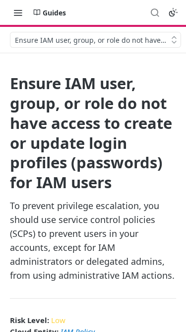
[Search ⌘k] (155, 12)
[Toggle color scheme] (173, 12)
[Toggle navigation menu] (18, 12)
